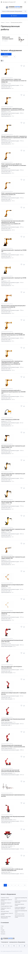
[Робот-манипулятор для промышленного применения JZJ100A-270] (7, 184)
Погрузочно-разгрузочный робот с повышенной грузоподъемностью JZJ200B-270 (13, 392)
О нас (2, 926)
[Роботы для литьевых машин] (21, 39)
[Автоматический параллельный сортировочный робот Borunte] (7, 833)
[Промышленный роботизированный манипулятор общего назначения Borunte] (7, 736)
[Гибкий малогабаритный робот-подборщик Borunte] (7, 683)
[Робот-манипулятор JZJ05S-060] (7, 410)
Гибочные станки (5, 911)
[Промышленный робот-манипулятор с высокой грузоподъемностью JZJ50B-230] (7, 324)
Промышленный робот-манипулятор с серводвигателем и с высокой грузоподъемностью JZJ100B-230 (12, 363)
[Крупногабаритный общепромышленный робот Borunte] (7, 807)
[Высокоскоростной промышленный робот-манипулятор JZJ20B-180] (7, 296)
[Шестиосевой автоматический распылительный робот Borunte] (7, 760)
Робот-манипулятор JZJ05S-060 (10, 419)
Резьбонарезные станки (6, 906)
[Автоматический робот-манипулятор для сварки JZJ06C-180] (7, 492)
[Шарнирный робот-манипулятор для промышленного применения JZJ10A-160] (7, 99)
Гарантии (3, 931)
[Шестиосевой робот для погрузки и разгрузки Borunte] (7, 657)
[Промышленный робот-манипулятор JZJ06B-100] (7, 240)
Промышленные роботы (7, 77)
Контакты (3, 933)
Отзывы (2, 930)
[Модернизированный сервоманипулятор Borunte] (7, 785)
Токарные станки (5, 897)
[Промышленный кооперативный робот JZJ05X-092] (7, 575)
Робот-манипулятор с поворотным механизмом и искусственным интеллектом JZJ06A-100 (13, 81)
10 (24, 885)
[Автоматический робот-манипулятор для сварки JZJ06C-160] (7, 464)
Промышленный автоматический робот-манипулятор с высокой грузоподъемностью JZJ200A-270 (12, 222)
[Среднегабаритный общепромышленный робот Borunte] (7, 709)
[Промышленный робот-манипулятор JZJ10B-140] (7, 268)
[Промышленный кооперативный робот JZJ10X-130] (7, 603)
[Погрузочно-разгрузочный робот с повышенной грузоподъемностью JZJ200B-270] (7, 381)
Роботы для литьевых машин (7, 38)
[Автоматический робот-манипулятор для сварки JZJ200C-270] (7, 547)
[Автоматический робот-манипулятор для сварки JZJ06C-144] (7, 436)
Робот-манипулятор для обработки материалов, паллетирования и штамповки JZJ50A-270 (13, 165)
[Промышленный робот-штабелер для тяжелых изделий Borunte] (7, 859)
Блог (2, 928)
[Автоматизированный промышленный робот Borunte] (7, 631)
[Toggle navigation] (25, 2)
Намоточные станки (19, 914)
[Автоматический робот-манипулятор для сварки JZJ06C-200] (7, 520)
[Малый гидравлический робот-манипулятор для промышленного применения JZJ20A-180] (7, 127)
